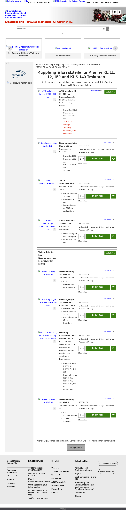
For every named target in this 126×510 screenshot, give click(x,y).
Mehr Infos (110, 92)
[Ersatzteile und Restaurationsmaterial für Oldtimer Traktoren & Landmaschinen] (33, 15)
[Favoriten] (113, 158)
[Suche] (107, 29)
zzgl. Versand (95, 90)
